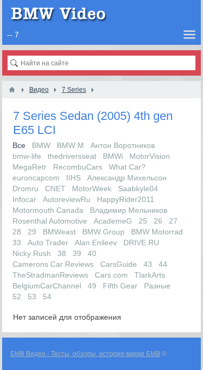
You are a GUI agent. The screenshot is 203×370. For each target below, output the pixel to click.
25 (143, 221)
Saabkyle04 (138, 188)
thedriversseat (72, 156)
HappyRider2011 (125, 199)
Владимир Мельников (128, 210)
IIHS (73, 177)
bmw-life (26, 156)
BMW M (70, 145)
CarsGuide (118, 264)
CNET (55, 188)
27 (173, 221)
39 (77, 253)
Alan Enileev (96, 242)
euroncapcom (36, 177)
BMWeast (59, 231)
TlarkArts (149, 275)
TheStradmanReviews (50, 275)
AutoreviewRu (66, 199)
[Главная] (12, 89)
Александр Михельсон (127, 177)
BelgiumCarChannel (46, 285)
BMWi (113, 156)
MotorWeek (92, 188)
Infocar (24, 199)
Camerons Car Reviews (53, 264)
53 (32, 296)
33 (16, 242)
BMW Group (103, 231)
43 (147, 264)
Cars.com (111, 275)
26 (158, 221)
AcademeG (113, 221)
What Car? (127, 167)
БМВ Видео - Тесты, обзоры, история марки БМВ (85, 354)
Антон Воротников (122, 145)
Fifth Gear (120, 285)
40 (92, 253)
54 (47, 296)
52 (16, 296)
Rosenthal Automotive (49, 221)
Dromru (25, 188)
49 (92, 285)
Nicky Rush (31, 253)
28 (16, 231)
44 (163, 264)
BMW (41, 145)
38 (61, 253)
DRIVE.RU (141, 242)
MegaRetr (29, 167)
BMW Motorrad (157, 231)
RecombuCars (77, 167)
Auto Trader (48, 242)
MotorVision (149, 156)
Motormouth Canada (47, 210)
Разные (157, 285)
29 (32, 231)
